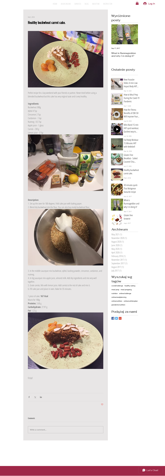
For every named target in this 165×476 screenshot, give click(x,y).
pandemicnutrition (118, 305)
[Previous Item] (115, 34)
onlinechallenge (125, 293)
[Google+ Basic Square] (120, 318)
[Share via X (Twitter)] (35, 397)
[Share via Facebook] (29, 397)
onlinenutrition (116, 301)
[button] (137, 3)
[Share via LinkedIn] (41, 397)
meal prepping (126, 289)
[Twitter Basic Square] (116, 318)
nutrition (114, 293)
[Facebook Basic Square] (112, 318)
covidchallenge (117, 286)
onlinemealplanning (118, 297)
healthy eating (130, 286)
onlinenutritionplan (131, 301)
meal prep (115, 289)
